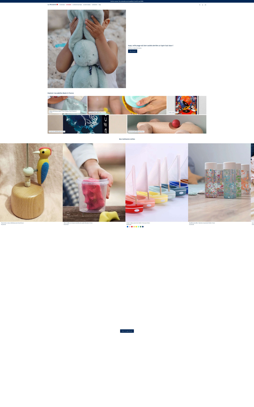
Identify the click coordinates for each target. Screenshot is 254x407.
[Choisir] (123, 220)
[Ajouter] (60, 220)
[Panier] (205, 4)
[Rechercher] (199, 4)
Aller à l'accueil (133, 51)
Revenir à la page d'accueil (127, 331)
